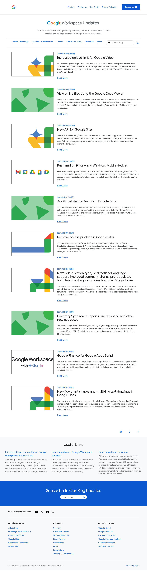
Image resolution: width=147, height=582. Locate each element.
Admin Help (13, 528)
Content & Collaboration (42, 43)
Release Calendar (109, 7)
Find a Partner (59, 539)
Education (89, 43)
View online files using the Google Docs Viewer (90, 94)
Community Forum (16, 535)
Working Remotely (61, 535)
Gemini (60, 43)
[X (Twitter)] (42, 512)
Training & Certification (63, 554)
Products (71, 7)
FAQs (55, 546)
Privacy (56, 565)
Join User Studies (105, 546)
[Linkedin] (47, 512)
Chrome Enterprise (106, 535)
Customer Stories (61, 532)
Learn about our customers (113, 452)
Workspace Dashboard (18, 543)
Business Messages (106, 543)
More (99, 43)
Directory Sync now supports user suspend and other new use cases (95, 318)
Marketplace (58, 543)
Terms (62, 565)
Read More (62, 78)
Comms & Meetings (19, 43)
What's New (13, 546)
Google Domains (105, 532)
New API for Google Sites (75, 129)
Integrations (58, 550)
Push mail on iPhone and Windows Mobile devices (92, 165)
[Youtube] (36, 512)
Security (57, 528)
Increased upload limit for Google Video (85, 58)
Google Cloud (104, 528)
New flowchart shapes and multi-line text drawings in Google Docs (95, 393)
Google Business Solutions (109, 539)
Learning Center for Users (19, 532)
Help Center (94, 7)
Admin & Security (73, 43)
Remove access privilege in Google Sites (85, 237)
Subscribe (131, 7)
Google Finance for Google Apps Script (85, 356)
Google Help (13, 539)
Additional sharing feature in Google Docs (87, 201)
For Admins (82, 7)
